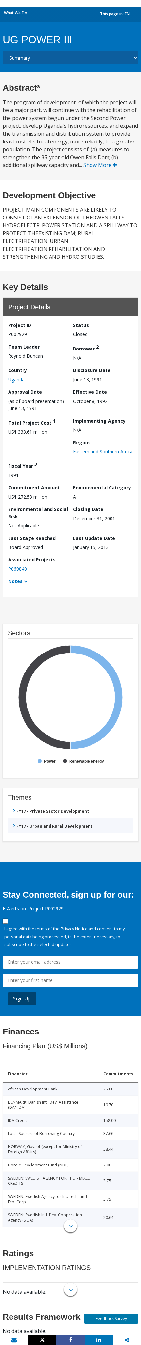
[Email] (14, 1340)
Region (81, 442)
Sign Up (22, 998)
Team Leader (24, 347)
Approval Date (25, 392)
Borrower (86, 348)
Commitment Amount (34, 487)
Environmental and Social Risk (38, 513)
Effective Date (90, 392)
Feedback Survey (111, 1318)
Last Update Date (94, 538)
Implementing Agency (99, 421)
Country (17, 370)
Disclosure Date (92, 370)
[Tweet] (42, 1339)
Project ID (19, 325)
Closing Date (88, 509)
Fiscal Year (22, 465)
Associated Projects (32, 560)
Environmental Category (102, 487)
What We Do (15, 13)
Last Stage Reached (32, 538)
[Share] (70, 1339)
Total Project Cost (31, 422)
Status (81, 325)
